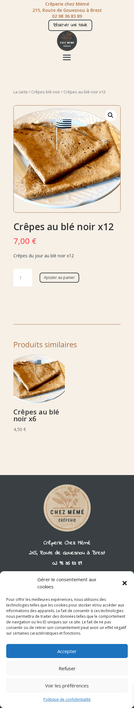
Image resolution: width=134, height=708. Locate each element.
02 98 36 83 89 (67, 563)
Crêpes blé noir (45, 92)
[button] (125, 583)
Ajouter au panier (59, 277)
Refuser (67, 668)
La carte (20, 92)
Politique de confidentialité (67, 699)
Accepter (67, 651)
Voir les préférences (67, 685)
